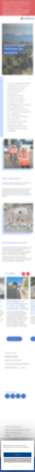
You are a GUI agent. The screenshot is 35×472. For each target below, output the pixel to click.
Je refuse (17, 460)
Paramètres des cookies (17, 465)
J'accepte (17, 455)
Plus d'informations (7, 449)
